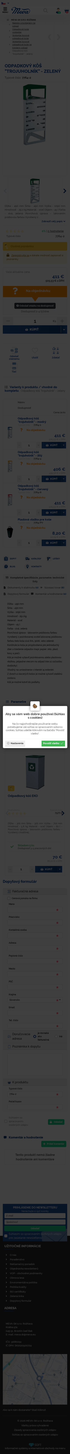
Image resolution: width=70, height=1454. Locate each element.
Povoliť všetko (51, 743)
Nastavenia (17, 743)
